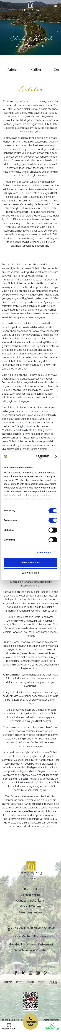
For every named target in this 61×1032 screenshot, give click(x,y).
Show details (44, 552)
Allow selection (30, 572)
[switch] (52, 520)
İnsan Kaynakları (30, 912)
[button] (55, 6)
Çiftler (36, 69)
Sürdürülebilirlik (30, 895)
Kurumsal (30, 889)
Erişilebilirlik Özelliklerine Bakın (34, 928)
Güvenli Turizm (30, 906)
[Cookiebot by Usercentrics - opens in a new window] (37, 457)
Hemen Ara (31, 1023)
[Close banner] (56, 456)
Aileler (13, 69)
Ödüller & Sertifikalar (30, 900)
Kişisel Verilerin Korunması (30, 936)
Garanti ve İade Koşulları (30, 950)
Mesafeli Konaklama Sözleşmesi (30, 944)
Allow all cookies (30, 562)
